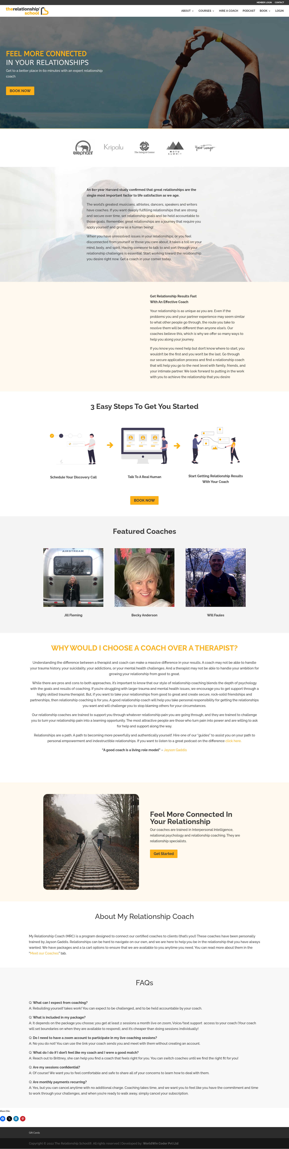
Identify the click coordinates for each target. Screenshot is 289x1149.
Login (279, 11)
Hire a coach (228, 11)
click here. (233, 741)
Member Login (264, 3)
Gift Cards (34, 1132)
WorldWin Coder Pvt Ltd (160, 1143)
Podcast (249, 11)
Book (263, 11)
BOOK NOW (20, 91)
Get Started (164, 853)
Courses (205, 11)
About (186, 11)
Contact (279, 3)
